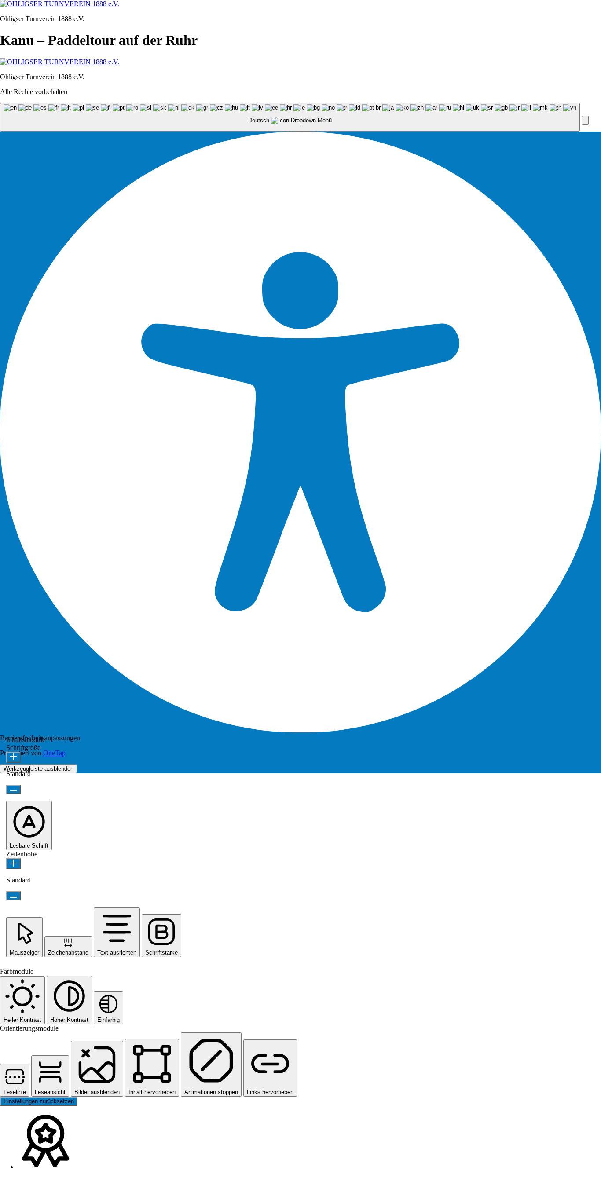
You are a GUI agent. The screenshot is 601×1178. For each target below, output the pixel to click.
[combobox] (290, 117)
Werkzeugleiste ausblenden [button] (38, 768)
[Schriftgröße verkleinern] (13, 789)
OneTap (54, 753)
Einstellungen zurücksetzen (39, 1101)
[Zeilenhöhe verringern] (13, 895)
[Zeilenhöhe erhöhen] (13, 863)
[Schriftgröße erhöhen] (13, 757)
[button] (585, 120)
